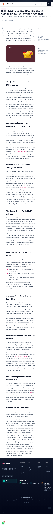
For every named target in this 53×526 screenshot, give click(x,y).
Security (19, 512)
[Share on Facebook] (3, 33)
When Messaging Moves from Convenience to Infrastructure (43, 34)
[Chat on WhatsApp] (3, 522)
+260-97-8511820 (36, 483)
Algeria (40, 499)
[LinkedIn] (3, 476)
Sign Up (49, 4)
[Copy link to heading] (5, 83)
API (33, 176)
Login (44, 4)
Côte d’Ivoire (26, 502)
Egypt (16, 499)
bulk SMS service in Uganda (21, 151)
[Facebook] (8, 476)
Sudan (33, 500)
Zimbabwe (15, 500)
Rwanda (6, 500)
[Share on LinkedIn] (3, 28)
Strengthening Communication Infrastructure (43, 51)
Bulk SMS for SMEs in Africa (21, 356)
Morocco (36, 499)
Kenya (8, 499)
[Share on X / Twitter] (3, 31)
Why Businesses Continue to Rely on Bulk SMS (44, 48)
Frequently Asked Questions (42, 53)
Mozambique (28, 500)
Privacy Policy (4, 512)
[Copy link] (3, 36)
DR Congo (46, 500)
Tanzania (23, 499)
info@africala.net (25, 483)
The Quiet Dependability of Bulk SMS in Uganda (44, 31)
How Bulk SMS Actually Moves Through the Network (44, 37)
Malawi (24, 500)
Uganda (28, 499)
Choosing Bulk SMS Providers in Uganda (43, 43)
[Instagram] (11, 476)
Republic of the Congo (39, 500)
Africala (30, 392)
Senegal (44, 499)
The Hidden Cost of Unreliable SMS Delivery (43, 40)
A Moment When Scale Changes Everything (43, 45)
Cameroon (48, 499)
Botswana (19, 500)
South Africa (12, 499)
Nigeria (4, 499)
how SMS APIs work (23, 187)
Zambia (10, 500)
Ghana (20, 499)
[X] (6, 476)
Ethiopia (32, 499)
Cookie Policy (14, 512)
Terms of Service (9, 512)
